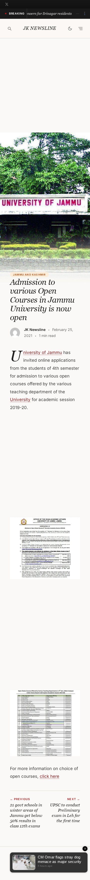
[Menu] (80, 28)
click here (49, 776)
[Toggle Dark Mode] (70, 28)
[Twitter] (6, 4)
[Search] (9, 28)
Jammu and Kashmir (29, 274)
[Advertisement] (45, 85)
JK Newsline (39, 28)
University (20, 399)
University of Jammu (42, 352)
